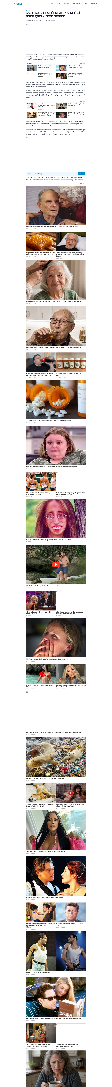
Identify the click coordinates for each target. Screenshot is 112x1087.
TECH (86, 3)
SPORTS (66, 3)
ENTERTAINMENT (76, 3)
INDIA (52, 3)
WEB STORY (94, 3)
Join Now (81, 174)
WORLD (59, 3)
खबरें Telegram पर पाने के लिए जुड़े (35, 173)
